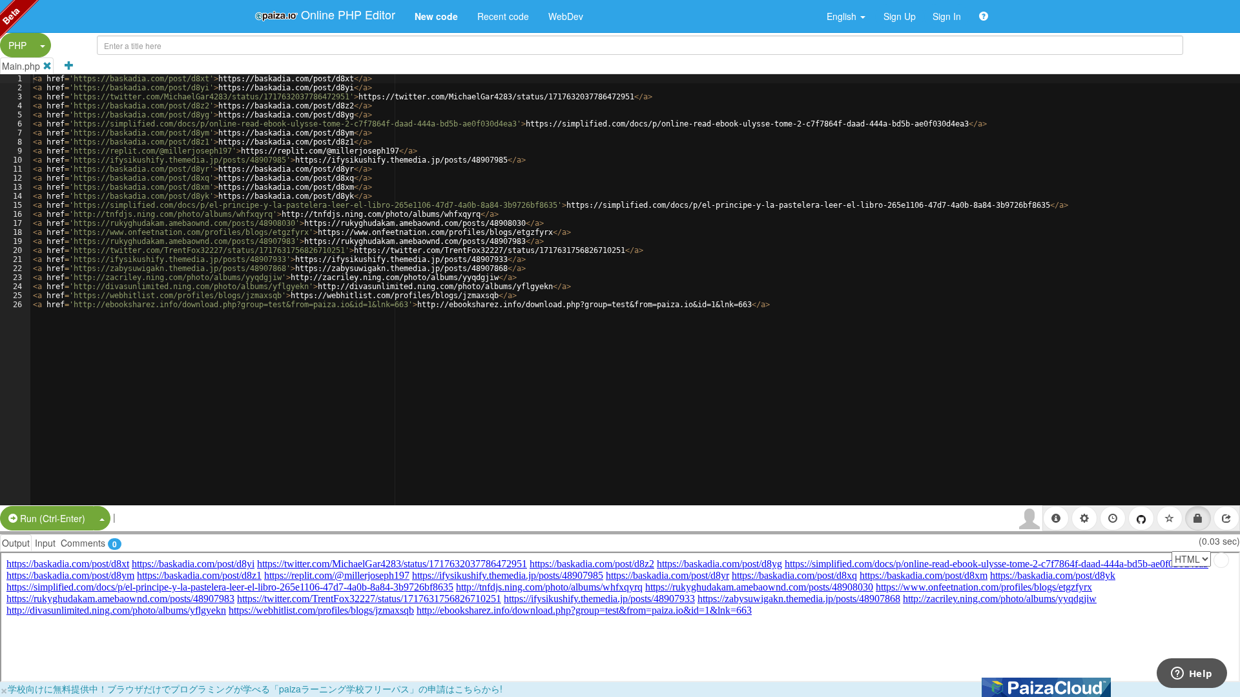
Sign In (947, 16)
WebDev (565, 16)
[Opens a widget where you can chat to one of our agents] (1191, 674)
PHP (17, 45)
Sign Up (900, 16)
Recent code (503, 16)
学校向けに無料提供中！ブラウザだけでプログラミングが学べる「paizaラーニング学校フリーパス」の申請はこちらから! (255, 688)
